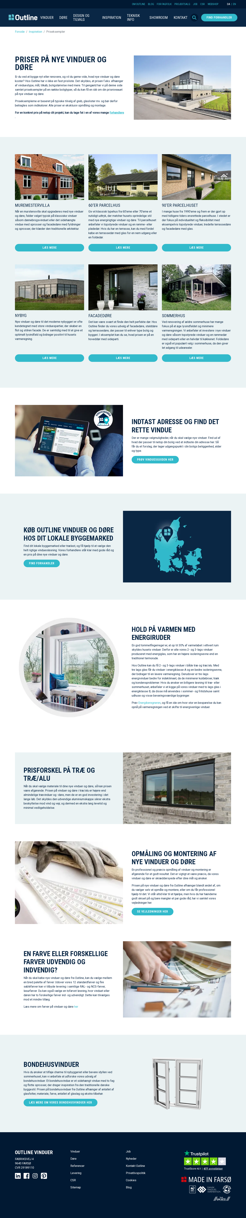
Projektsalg (182, 4)
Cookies (131, 1180)
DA (228, 4)
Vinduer (75, 1151)
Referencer (77, 1166)
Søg (194, 18)
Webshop (213, 4)
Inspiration (35, 31)
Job (195, 4)
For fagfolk (164, 4)
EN (234, 4)
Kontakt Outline (135, 1166)
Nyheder (131, 1158)
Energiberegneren (149, 702)
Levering (75, 1173)
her (76, 1006)
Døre (73, 1158)
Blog (151, 4)
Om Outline (138, 4)
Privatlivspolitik (136, 1173)
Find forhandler (219, 17)
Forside (20, 31)
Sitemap (75, 1187)
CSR (202, 4)
